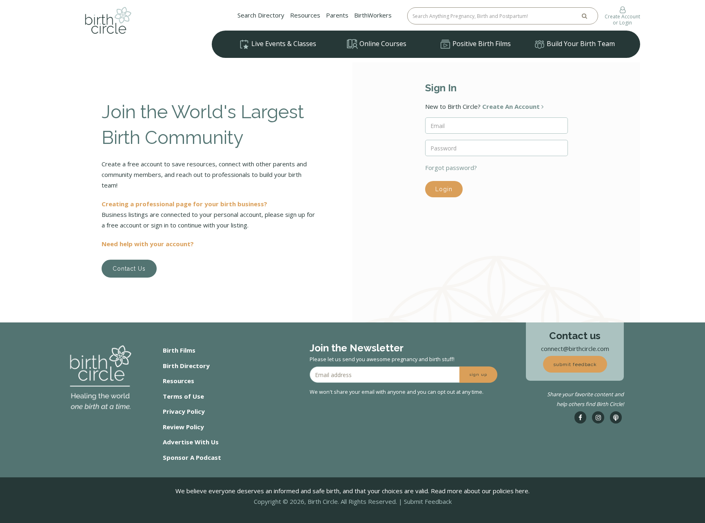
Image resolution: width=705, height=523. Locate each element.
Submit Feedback (428, 501)
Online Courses (382, 43)
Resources (305, 15)
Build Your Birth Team (580, 43)
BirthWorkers (373, 15)
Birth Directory (186, 366)
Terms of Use (183, 396)
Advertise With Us (191, 442)
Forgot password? (451, 167)
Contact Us (129, 268)
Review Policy (183, 427)
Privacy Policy (184, 411)
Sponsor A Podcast (192, 457)
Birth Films (179, 350)
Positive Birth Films (481, 43)
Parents (337, 15)
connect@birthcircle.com (575, 348)
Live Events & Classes (283, 43)
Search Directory (260, 15)
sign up (478, 374)
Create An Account (511, 106)
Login (443, 189)
